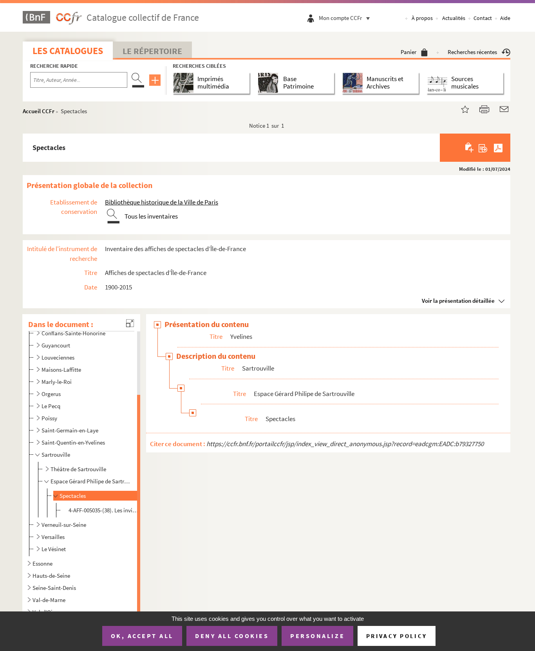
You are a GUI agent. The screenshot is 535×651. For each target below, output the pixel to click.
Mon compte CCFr (340, 18)
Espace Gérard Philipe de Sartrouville (91, 481)
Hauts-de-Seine (51, 575)
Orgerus (51, 394)
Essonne (42, 563)
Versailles (53, 537)
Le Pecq (51, 406)
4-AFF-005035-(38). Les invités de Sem (104, 510)
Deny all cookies (232, 636)
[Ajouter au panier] (470, 148)
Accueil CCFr (38, 111)
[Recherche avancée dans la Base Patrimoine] (269, 83)
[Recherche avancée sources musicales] (439, 83)
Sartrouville (56, 454)
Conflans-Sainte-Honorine (73, 333)
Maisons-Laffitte (61, 369)
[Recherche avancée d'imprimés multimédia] (185, 83)
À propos (422, 18)
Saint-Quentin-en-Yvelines (73, 442)
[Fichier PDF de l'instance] (498, 147)
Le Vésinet (54, 549)
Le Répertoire (152, 50)
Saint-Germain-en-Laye (70, 430)
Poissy (49, 418)
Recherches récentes (472, 52)
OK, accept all (142, 636)
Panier (408, 52)
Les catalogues (68, 51)
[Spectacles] (460, 108)
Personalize (317, 636)
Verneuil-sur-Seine (64, 524)
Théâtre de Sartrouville (78, 469)
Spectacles (73, 495)
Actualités (453, 18)
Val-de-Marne (49, 600)
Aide (505, 18)
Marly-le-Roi (57, 381)
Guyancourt (56, 345)
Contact (483, 18)
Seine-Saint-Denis (54, 587)
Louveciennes (58, 357)
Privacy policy (396, 636)
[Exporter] (483, 147)
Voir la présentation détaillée (458, 300)
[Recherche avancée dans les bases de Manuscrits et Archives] (354, 83)
